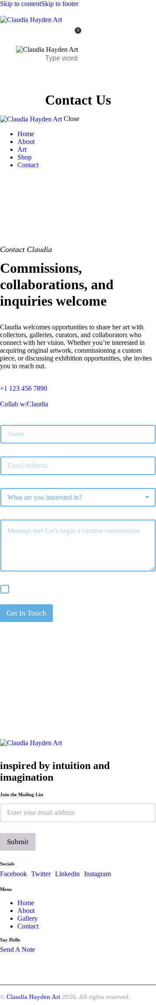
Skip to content (20, 3)
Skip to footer (59, 3)
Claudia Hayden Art (33, 996)
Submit (18, 842)
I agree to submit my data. (49, 588)
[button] (72, 76)
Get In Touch (26, 613)
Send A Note (17, 949)
